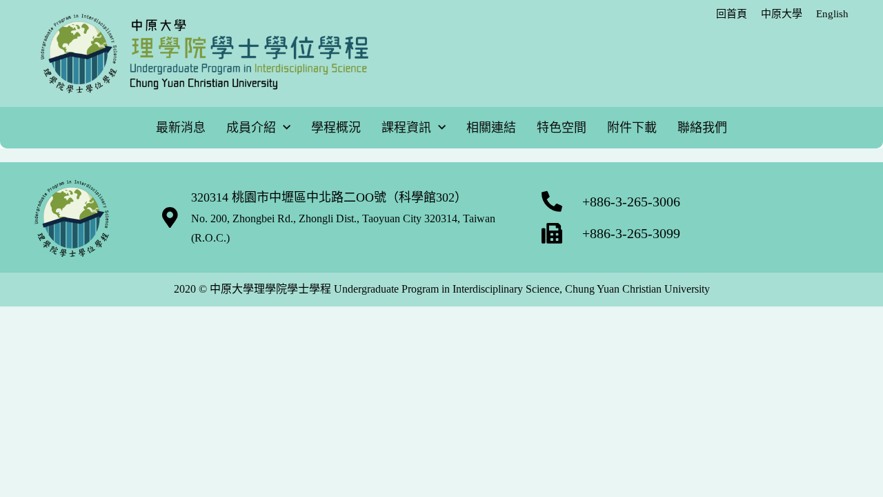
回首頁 (731, 13)
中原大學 (781, 13)
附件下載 (632, 128)
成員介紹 (251, 128)
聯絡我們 (702, 128)
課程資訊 (406, 128)
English (832, 13)
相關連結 (491, 128)
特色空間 (561, 128)
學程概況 (336, 128)
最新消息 (181, 128)
